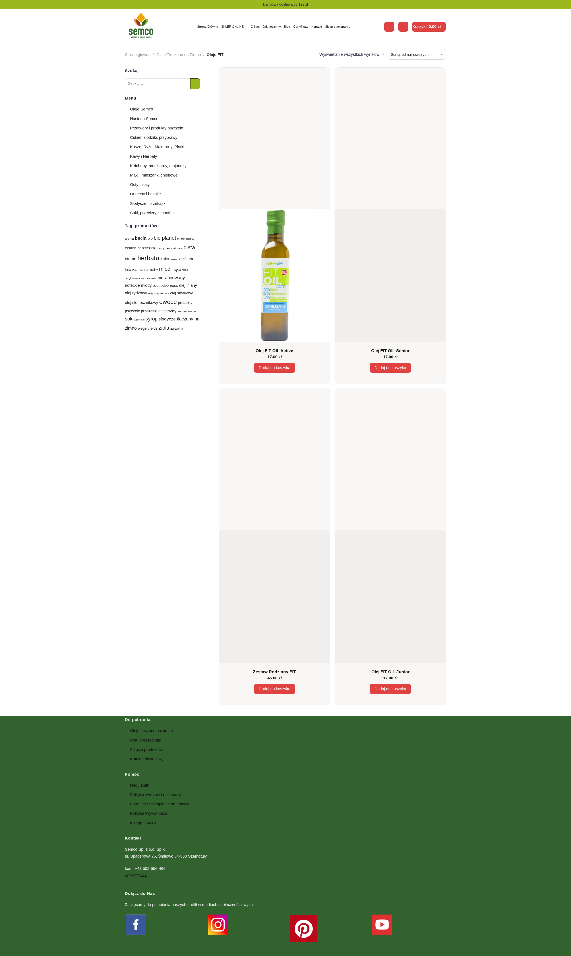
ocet (156, 285)
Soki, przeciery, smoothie (152, 213)
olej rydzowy (136, 293)
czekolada (176, 248)
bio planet (165, 238)
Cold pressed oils (145, 740)
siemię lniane (187, 311)
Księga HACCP (143, 823)
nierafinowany (171, 277)
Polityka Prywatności (148, 813)
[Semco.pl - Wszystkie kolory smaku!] (141, 26)
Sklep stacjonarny (337, 26)
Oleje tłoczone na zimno (151, 730)
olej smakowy (181, 293)
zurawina (176, 328)
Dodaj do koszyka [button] (274, 368)
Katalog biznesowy (146, 759)
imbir (165, 258)
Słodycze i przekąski (148, 203)
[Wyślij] (195, 83)
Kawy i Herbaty (143, 156)
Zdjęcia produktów (146, 749)
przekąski (149, 311)
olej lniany (188, 285)
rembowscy (167, 311)
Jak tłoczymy (272, 26)
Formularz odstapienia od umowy (159, 804)
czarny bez (163, 248)
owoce (168, 302)
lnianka (131, 269)
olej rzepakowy (158, 293)
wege (142, 328)
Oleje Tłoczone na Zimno (178, 54)
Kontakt (316, 26)
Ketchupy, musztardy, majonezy (158, 166)
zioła (164, 328)
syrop (151, 319)
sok (128, 319)
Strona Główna (207, 26)
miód (164, 269)
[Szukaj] (389, 26)
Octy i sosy (140, 184)
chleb (181, 238)
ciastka (190, 238)
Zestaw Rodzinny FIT (274, 671)
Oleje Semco (141, 109)
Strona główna (138, 54)
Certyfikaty (300, 26)
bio (150, 238)
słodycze (167, 319)
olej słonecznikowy (141, 302)
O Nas (255, 26)
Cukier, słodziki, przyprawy (153, 137)
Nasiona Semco (144, 118)
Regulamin (139, 785)
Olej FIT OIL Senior (390, 350)
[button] (403, 26)
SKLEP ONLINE (232, 26)
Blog (287, 26)
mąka (176, 269)
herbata (148, 258)
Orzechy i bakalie (145, 194)
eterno (130, 258)
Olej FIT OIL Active (274, 350)
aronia (129, 238)
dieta (189, 247)
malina (143, 269)
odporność (169, 285)
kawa (174, 259)
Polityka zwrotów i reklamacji (155, 794)
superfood (139, 319)
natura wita (149, 278)
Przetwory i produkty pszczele (156, 128)
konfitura (185, 259)
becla (141, 238)
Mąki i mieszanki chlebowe (154, 175)
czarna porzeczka (140, 248)
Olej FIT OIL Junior (390, 671)
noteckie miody (138, 285)
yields (152, 328)
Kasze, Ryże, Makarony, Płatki (157, 147)
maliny (153, 269)
